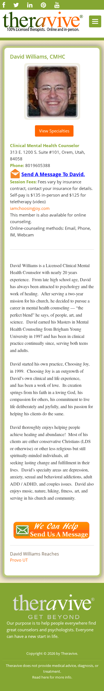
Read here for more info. (52, 677)
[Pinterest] (43, 5)
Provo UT (19, 560)
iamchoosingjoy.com (30, 208)
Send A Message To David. (53, 174)
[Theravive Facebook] (3, 5)
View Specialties (54, 131)
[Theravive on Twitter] (16, 5)
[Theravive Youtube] (57, 5)
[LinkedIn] (29, 5)
